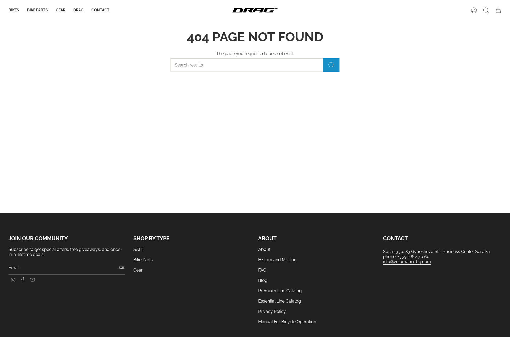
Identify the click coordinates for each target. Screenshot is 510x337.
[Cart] (498, 10)
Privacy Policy (272, 311)
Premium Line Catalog (280, 290)
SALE (138, 249)
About (264, 249)
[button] (14, 10)
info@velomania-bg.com (407, 261)
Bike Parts (143, 259)
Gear (138, 270)
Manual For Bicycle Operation (287, 321)
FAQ (262, 270)
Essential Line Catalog (279, 301)
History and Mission (277, 259)
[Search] (331, 65)
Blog (262, 280)
